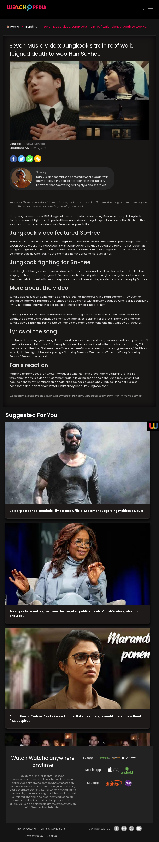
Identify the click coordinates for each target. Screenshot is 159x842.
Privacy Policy (34, 836)
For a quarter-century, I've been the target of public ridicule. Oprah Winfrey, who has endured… (74, 613)
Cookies (52, 836)
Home (15, 27)
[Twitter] (21, 158)
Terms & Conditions (52, 829)
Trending (30, 27)
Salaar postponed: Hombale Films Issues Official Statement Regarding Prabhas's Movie (76, 511)
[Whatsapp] (29, 158)
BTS (46, 216)
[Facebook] (13, 158)
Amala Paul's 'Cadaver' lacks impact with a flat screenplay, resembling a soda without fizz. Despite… (75, 718)
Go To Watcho (26, 829)
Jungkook (65, 241)
